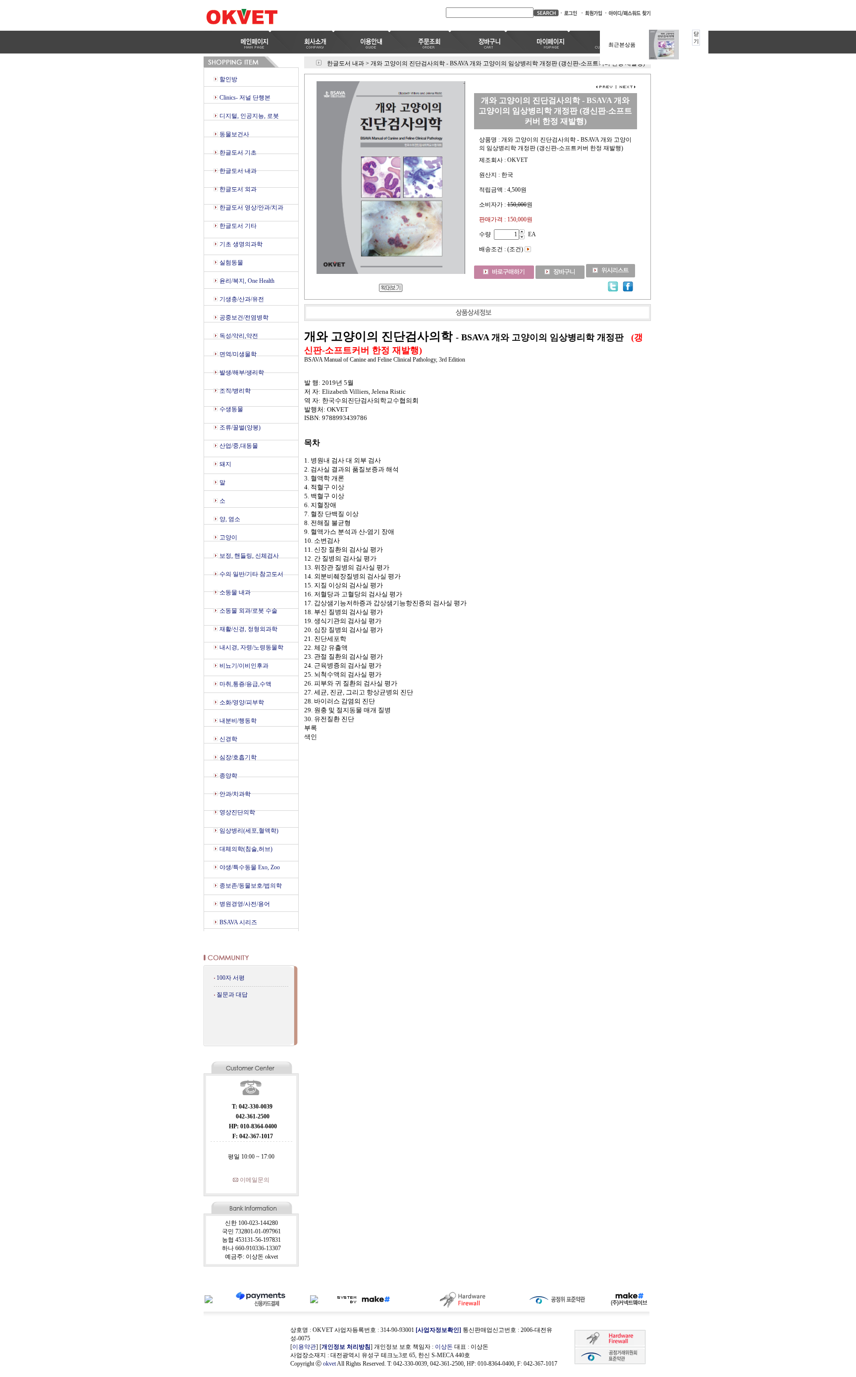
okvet (329, 1363)
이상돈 (444, 1346)
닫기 (696, 37)
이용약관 (304, 1346)
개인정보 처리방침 (346, 1346)
